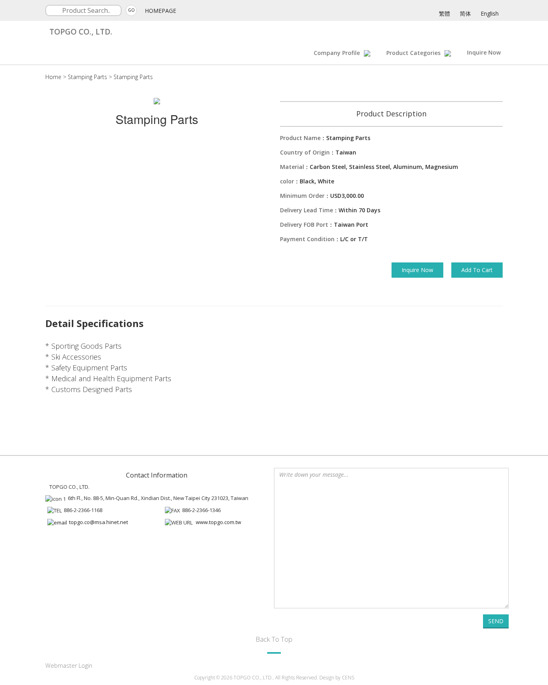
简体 (465, 13)
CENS (348, 677)
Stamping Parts (87, 77)
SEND (495, 621)
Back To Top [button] (274, 639)
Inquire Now (484, 52)
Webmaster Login (68, 665)
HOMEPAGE (160, 10)
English (490, 13)
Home (53, 77)
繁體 (444, 13)
